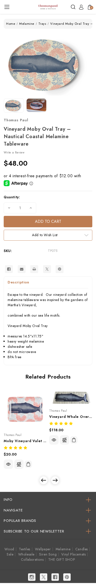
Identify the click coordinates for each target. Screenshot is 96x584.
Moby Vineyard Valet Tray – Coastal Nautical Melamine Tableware (25, 440)
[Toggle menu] (7, 7)
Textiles (24, 549)
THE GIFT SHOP (61, 559)
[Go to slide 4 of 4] (44, 480)
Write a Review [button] (14, 152)
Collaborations (32, 559)
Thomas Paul (16, 120)
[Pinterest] (60, 269)
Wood (9, 549)
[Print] (34, 269)
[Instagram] (31, 577)
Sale (10, 554)
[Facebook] (9, 269)
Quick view (8, 464)
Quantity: (12, 197)
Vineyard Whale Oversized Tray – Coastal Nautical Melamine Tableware (70, 416)
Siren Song (48, 554)
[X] (47, 269)
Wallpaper (43, 549)
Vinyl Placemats (73, 554)
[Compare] (19, 464)
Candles (81, 549)
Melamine (63, 549)
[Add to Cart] (28, 464)
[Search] (73, 6)
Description (18, 282)
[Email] (22, 269)
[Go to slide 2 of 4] (55, 480)
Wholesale (26, 554)
